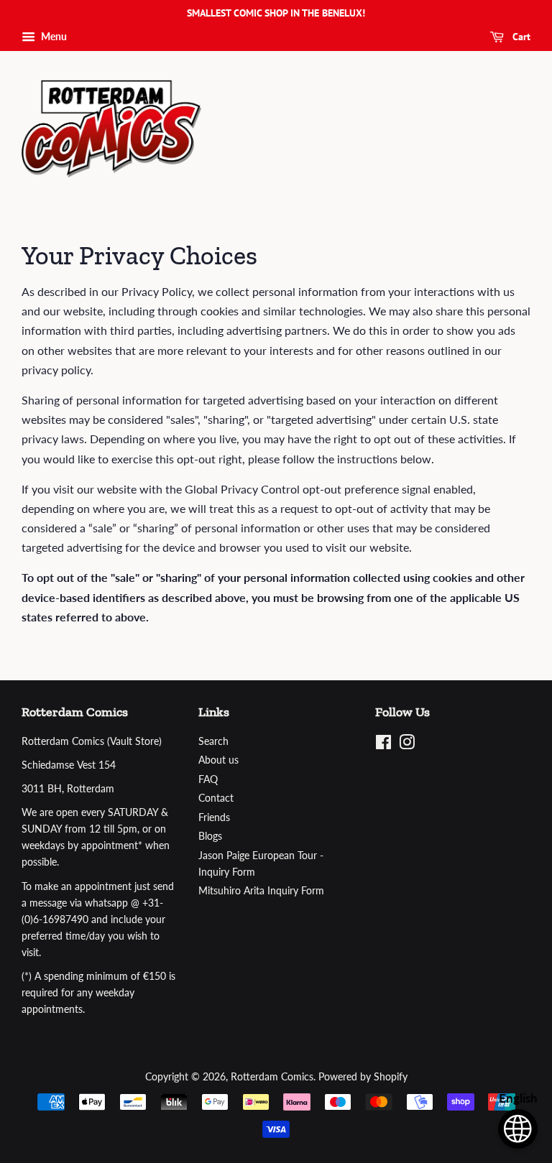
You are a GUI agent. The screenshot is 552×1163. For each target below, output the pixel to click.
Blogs (210, 836)
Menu (53, 36)
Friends (214, 817)
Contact (216, 798)
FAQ (208, 779)
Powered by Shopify (363, 1077)
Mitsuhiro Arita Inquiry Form (261, 890)
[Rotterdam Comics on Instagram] (407, 745)
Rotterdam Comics (272, 1077)
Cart (520, 36)
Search (213, 741)
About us (218, 760)
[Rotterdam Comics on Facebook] (383, 745)
